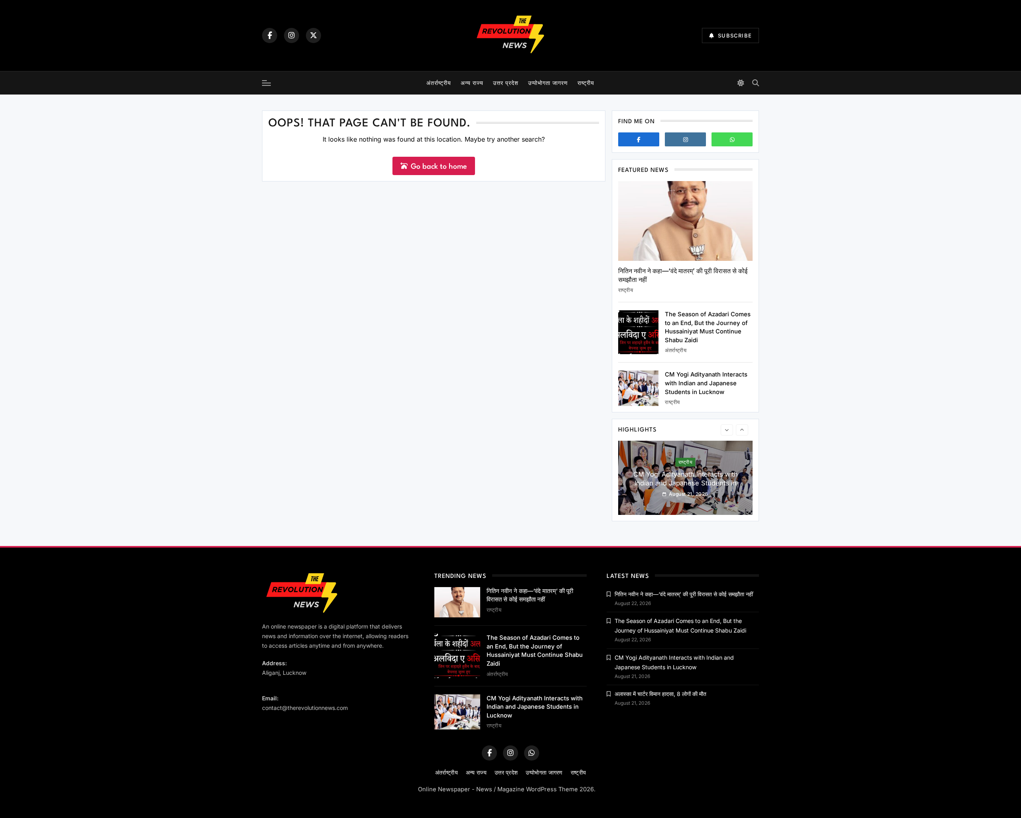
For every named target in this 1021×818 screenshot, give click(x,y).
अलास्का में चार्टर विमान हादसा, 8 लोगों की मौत (660, 693)
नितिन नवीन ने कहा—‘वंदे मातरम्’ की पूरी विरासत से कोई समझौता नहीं (684, 594)
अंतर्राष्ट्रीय (438, 82)
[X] (313, 35)
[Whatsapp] (732, 139)
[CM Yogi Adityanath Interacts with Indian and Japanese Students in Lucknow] (638, 388)
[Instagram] (291, 35)
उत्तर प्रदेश (505, 82)
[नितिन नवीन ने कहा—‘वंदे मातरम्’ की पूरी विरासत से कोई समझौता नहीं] (685, 221)
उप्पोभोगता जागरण (548, 82)
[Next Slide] (742, 430)
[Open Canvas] (266, 83)
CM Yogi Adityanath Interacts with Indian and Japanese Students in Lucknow (706, 383)
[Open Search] (755, 82)
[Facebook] (269, 35)
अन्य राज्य (472, 82)
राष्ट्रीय (586, 82)
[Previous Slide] (727, 430)
